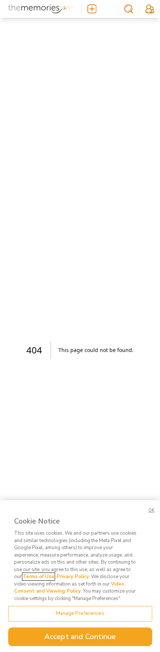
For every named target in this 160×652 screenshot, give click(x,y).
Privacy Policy (73, 576)
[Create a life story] (99, 8)
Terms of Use (38, 576)
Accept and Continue (80, 637)
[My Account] (149, 8)
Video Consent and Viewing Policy (69, 588)
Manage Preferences (80, 613)
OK (151, 510)
